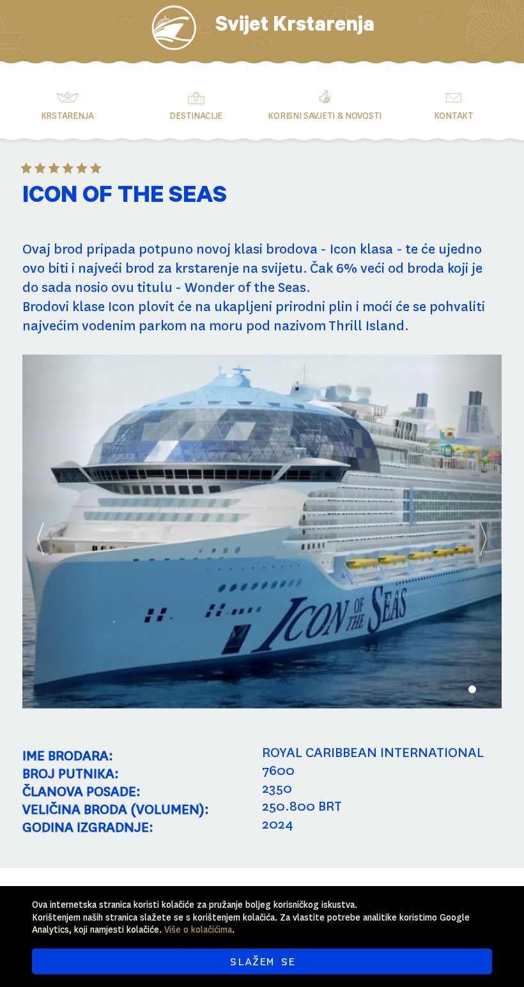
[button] (58, 531)
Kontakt (454, 115)
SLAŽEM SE (262, 961)
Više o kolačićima (198, 929)
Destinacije (195, 115)
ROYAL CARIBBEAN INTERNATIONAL (373, 752)
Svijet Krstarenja (294, 27)
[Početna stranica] (173, 27)
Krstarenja (67, 115)
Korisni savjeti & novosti (324, 115)
